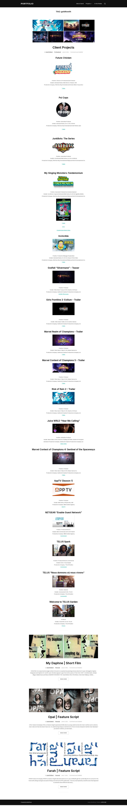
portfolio (27, 3)
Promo (63, 625)
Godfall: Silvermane (63, 294)
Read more (64, 679)
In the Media (98, 3)
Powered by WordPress (26, 802)
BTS (63, 226)
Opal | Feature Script (63, 717)
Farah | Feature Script (63, 771)
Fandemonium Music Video (63, 230)
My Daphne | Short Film (63, 663)
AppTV (63, 506)
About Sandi (80, 3)
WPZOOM (103, 802)
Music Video (63, 443)
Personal (57, 667)
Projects (88, 3)
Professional (57, 52)
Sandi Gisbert (49, 52)
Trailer (63, 88)
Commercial (63, 536)
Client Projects (63, 47)
